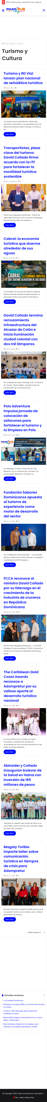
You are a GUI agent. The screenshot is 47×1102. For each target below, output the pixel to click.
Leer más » (10, 134)
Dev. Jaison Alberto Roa (24, 1097)
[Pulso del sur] (15, 10)
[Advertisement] (23, 26)
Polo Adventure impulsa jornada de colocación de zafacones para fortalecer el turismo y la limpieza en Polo (23, 418)
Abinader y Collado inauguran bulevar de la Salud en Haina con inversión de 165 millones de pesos (23, 775)
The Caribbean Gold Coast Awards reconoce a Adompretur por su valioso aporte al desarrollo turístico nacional (21, 686)
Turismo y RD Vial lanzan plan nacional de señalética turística (23, 78)
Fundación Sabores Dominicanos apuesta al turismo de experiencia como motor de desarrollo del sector (23, 504)
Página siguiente (34, 932)
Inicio (6, 44)
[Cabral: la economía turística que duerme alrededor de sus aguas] (23, 274)
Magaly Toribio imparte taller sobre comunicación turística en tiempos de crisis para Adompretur (21, 859)
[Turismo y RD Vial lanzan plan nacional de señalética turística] (23, 104)
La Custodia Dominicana (13, 1000)
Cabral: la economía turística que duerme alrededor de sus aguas (22, 245)
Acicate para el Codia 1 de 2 (17, 2)
